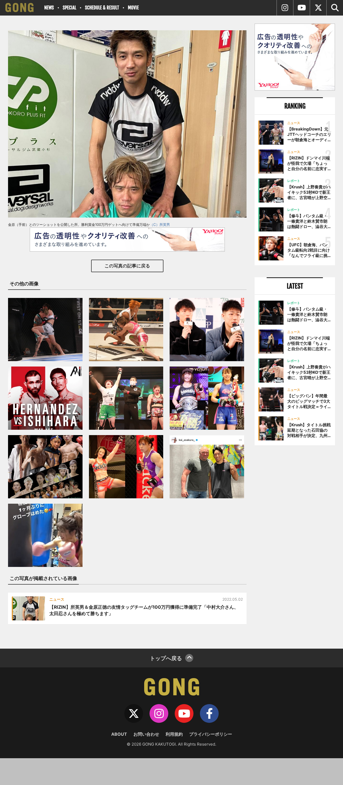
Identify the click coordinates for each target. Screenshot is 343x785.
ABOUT (119, 734)
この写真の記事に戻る (127, 265)
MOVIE (133, 7)
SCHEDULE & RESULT (102, 7)
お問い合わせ (146, 734)
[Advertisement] (295, 537)
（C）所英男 (160, 224)
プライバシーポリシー (210, 734)
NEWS (49, 7)
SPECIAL (69, 7)
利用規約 (174, 734)
